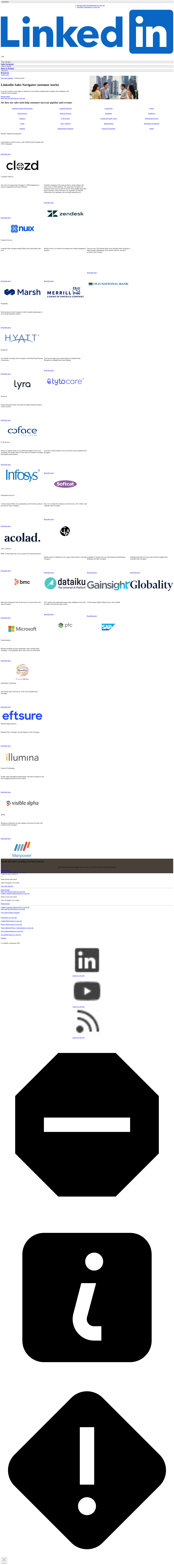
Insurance (22, 118)
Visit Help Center (88, 7)
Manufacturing (108, 123)
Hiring (152, 128)
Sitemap (3, 938)
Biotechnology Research (65, 128)
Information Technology (151, 123)
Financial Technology (108, 128)
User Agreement (12, 931)
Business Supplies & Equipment (22, 108)
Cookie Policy (11, 921)
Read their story (6, 154)
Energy (151, 108)
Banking (22, 128)
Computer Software (65, 108)
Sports (22, 123)
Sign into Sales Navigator (91, 5)
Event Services (22, 113)
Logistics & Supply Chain (108, 118)
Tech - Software (65, 123)
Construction (109, 108)
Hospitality (108, 113)
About (9, 917)
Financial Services (65, 113)
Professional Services (151, 118)
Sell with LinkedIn (7, 78)
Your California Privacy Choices (17, 928)
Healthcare (151, 113)
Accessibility (11, 935)
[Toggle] (1, 876)
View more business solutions (10, 912)
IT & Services (65, 118)
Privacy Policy (11, 924)
